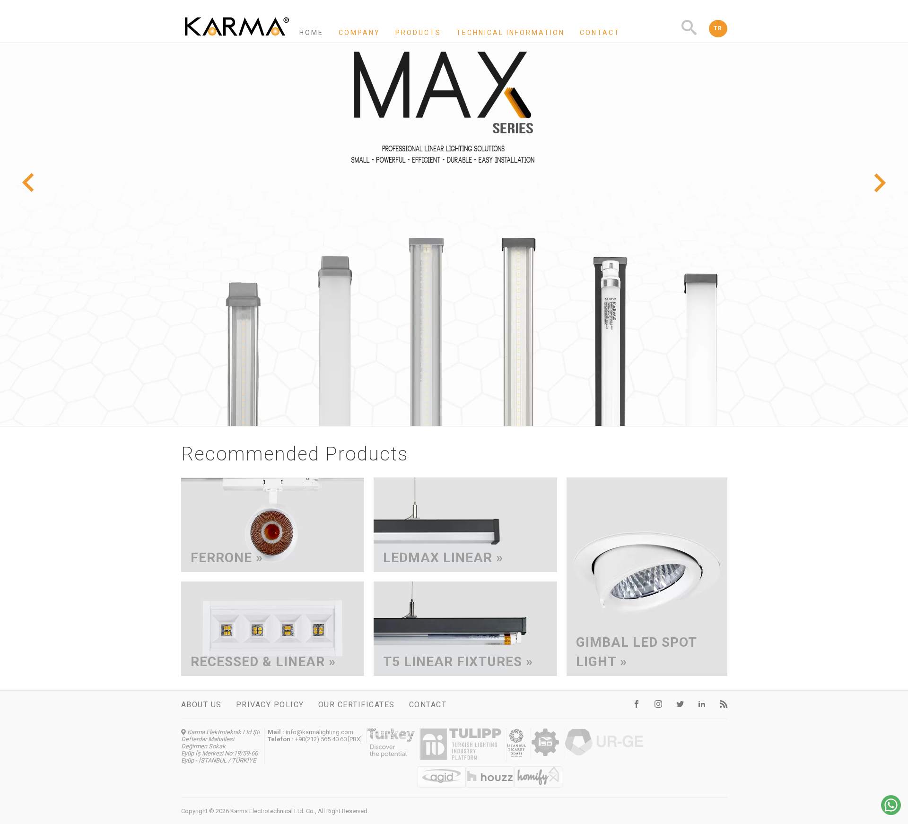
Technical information (510, 32)
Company (359, 32)
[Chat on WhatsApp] (891, 812)
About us (201, 704)
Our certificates (356, 704)
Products (418, 32)
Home (311, 32)
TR (718, 28)
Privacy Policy (270, 704)
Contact (600, 32)
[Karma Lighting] (236, 38)
